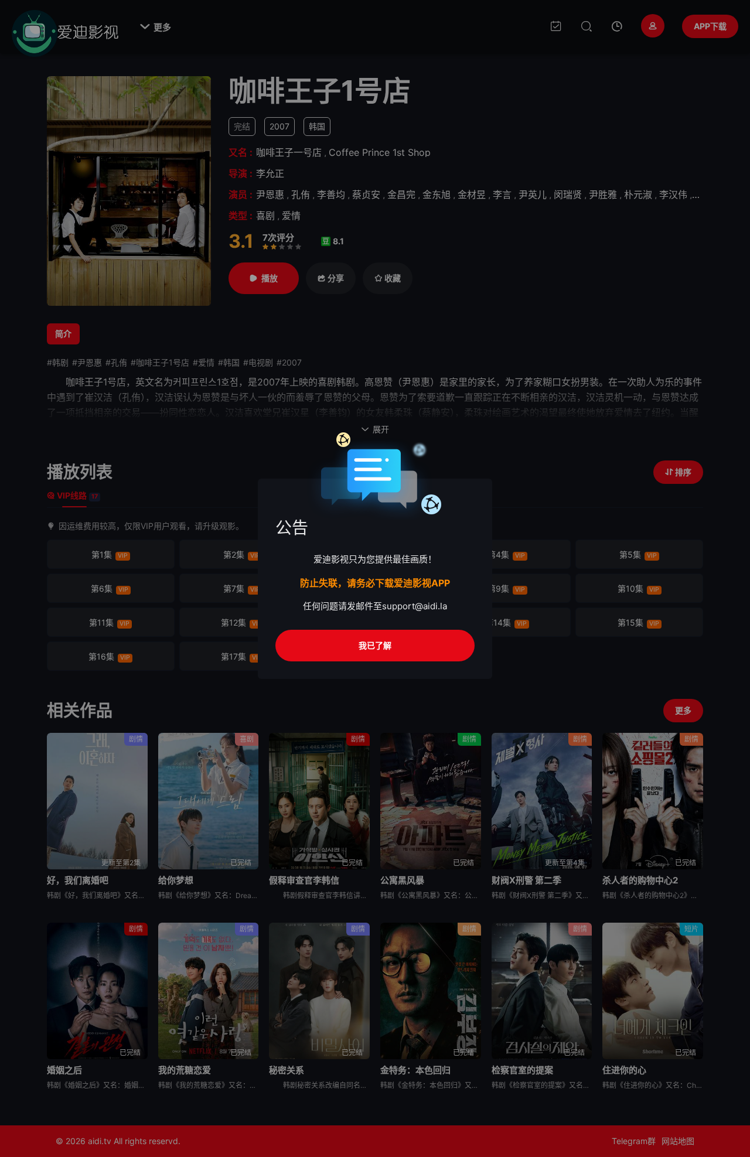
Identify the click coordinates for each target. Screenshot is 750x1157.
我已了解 (375, 645)
